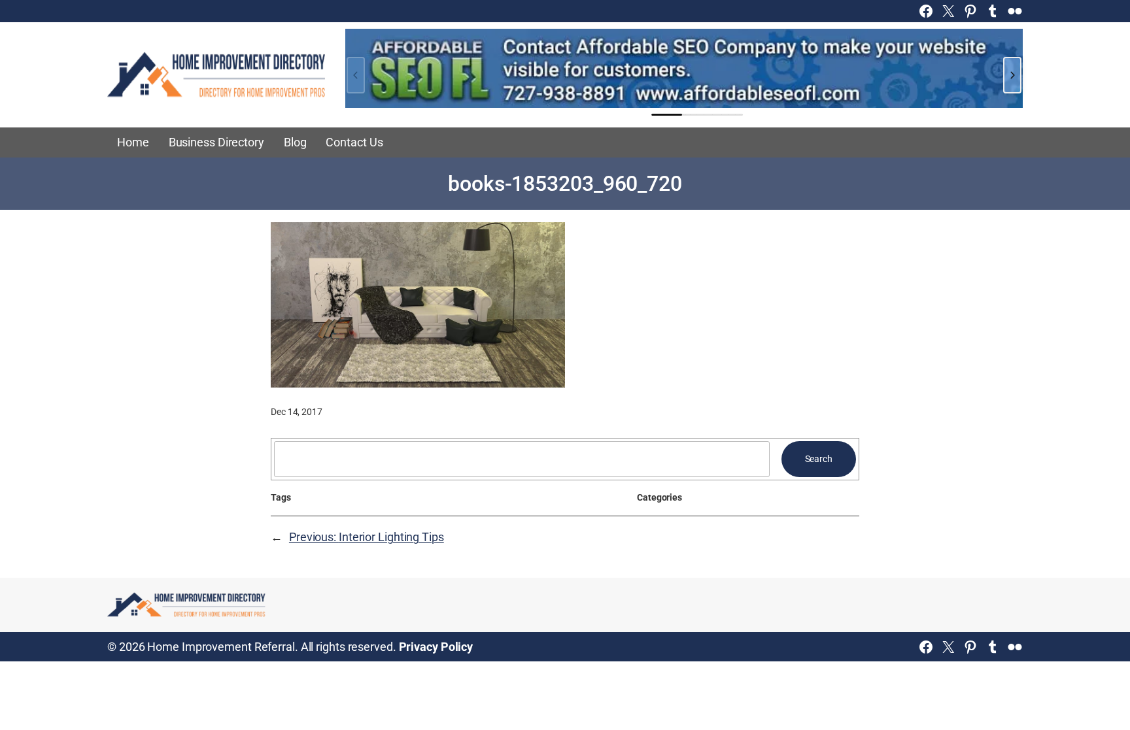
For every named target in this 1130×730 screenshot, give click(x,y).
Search (818, 459)
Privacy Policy (436, 647)
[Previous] (356, 75)
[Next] (1012, 75)
